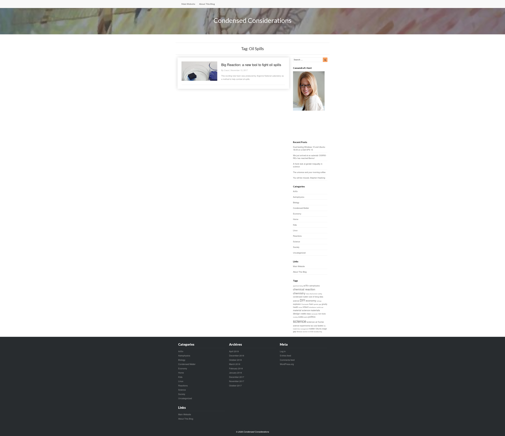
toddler (312, 328)
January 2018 (235, 372)
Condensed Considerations (253, 20)
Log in (283, 351)
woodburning (318, 332)
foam (311, 304)
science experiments (301, 325)
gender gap (317, 304)
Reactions (297, 235)
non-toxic (322, 313)
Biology (296, 202)
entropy (319, 301)
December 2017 (236, 377)
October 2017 (235, 385)
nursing (295, 317)
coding (320, 294)
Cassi (226, 70)
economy (311, 300)
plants (306, 317)
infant (306, 307)
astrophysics (314, 285)
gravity (324, 304)
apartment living (298, 286)
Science (296, 241)
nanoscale (314, 314)
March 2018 (234, 364)
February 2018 (236, 368)
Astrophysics (298, 197)
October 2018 (235, 359)
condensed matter (300, 296)
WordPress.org (287, 364)
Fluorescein (305, 304)
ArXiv (295, 191)
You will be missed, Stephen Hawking (309, 177)
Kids (295, 224)
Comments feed (287, 359)
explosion (297, 304)
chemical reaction (304, 289)
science (299, 321)
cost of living (314, 296)
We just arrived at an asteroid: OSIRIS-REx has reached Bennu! (309, 156)
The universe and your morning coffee (309, 172)
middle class (306, 313)
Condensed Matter (301, 208)
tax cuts (314, 325)
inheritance (312, 307)
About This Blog (207, 4)
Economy (297, 213)
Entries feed (285, 355)
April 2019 (234, 351)
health (295, 307)
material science (301, 310)
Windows (299, 332)
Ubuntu (318, 328)
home (300, 307)
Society (296, 247)
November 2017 (236, 381)
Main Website (188, 4)
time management (303, 329)
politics (311, 316)
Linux (295, 230)
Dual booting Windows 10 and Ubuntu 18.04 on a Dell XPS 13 (309, 148)
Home (295, 219)
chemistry (299, 293)
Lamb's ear (319, 307)
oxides (301, 316)
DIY (302, 300)
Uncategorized (299, 252)
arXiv (306, 285)
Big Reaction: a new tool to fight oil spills (251, 64)
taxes (320, 325)
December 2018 (236, 355)
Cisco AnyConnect (311, 294)
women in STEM (308, 332)
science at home (315, 321)
